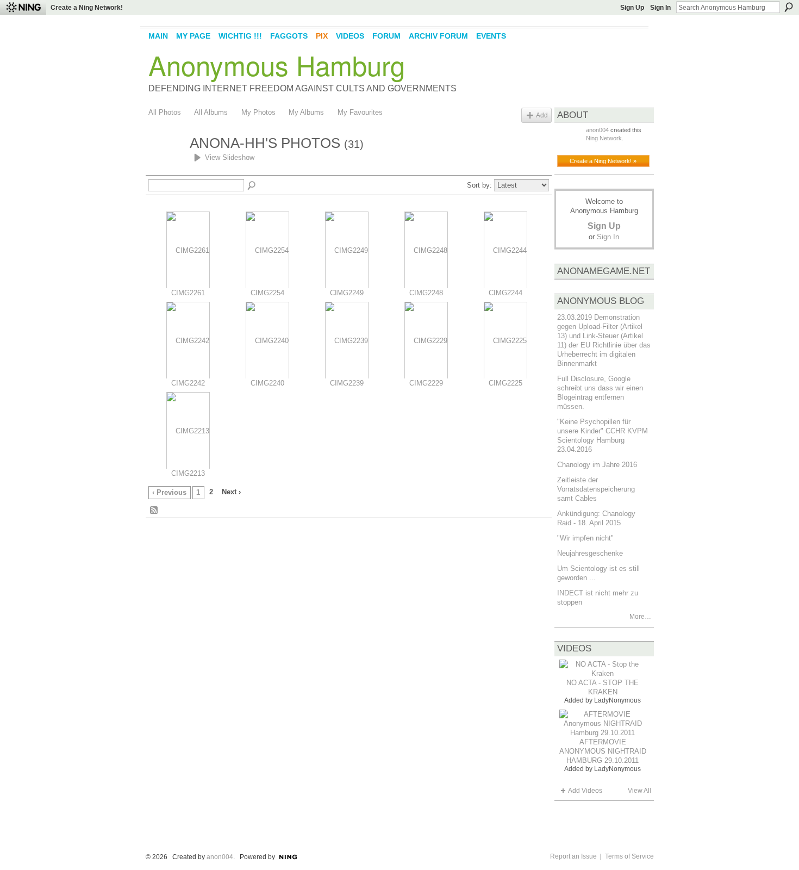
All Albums (211, 112)
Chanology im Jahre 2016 (597, 465)
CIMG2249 (347, 293)
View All (639, 790)
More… (640, 616)
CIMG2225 (505, 383)
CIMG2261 (188, 293)
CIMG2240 (267, 383)
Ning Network (604, 138)
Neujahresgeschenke (590, 553)
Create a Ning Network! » (603, 161)
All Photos (164, 112)
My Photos (258, 112)
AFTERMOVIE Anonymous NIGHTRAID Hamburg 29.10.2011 (602, 751)
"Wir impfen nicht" (585, 538)
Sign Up (632, 7)
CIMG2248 (426, 293)
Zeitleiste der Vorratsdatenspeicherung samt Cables (596, 489)
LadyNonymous (617, 700)
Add (542, 115)
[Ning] (23, 7)
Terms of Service (629, 856)
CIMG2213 (188, 473)
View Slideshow (229, 157)
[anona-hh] (165, 163)
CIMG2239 (347, 383)
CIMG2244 (505, 293)
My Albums (306, 112)
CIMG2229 (426, 383)
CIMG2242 (188, 383)
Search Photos (252, 186)
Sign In (660, 7)
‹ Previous (169, 492)
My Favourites (360, 112)
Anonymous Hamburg (276, 65)
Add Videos (585, 790)
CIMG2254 (267, 293)
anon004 (597, 130)
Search (788, 7)
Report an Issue (573, 856)
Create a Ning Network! (87, 7)
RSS (154, 510)
